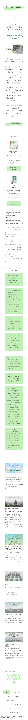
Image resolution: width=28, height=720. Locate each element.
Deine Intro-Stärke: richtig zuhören (12, 644)
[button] (8, 675)
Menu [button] (15, 17)
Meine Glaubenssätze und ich (13, 475)
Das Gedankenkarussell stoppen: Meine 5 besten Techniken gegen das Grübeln (13, 510)
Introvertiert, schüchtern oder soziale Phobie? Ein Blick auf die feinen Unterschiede (14, 548)
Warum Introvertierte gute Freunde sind (12, 583)
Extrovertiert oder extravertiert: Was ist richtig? (13, 615)
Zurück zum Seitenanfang (22, 717)
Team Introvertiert (14, 8)
